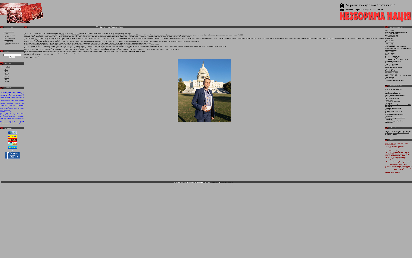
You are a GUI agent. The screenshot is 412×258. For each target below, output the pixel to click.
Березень (7, 73)
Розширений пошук (10, 35)
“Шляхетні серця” (47, 51)
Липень (6, 79)
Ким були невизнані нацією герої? (395, 95)
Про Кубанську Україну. (392, 98)
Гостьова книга (9, 41)
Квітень (7, 74)
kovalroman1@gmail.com (226, 182)
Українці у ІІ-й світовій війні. (393, 111)
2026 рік (8, 67)
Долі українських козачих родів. (394, 114)
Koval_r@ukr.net (215, 182)
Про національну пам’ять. (392, 101)
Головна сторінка (9, 32)
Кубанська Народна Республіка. (394, 121)
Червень (7, 78)
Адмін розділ (237, 182)
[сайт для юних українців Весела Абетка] (12, 137)
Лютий (6, 71)
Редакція (7, 36)
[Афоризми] (12, 151)
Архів (6, 33)
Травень (7, 76)
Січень (6, 70)
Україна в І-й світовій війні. (393, 108)
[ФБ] (12, 158)
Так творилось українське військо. (395, 118)
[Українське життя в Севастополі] (12, 133)
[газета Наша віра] (12, 145)
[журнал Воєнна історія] (12, 141)
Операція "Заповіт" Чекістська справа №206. (398, 105)
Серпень (7, 81)
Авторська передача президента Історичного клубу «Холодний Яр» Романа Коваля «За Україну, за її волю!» (398, 133)
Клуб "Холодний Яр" (10, 38)
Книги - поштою (9, 40)
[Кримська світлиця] (12, 149)
